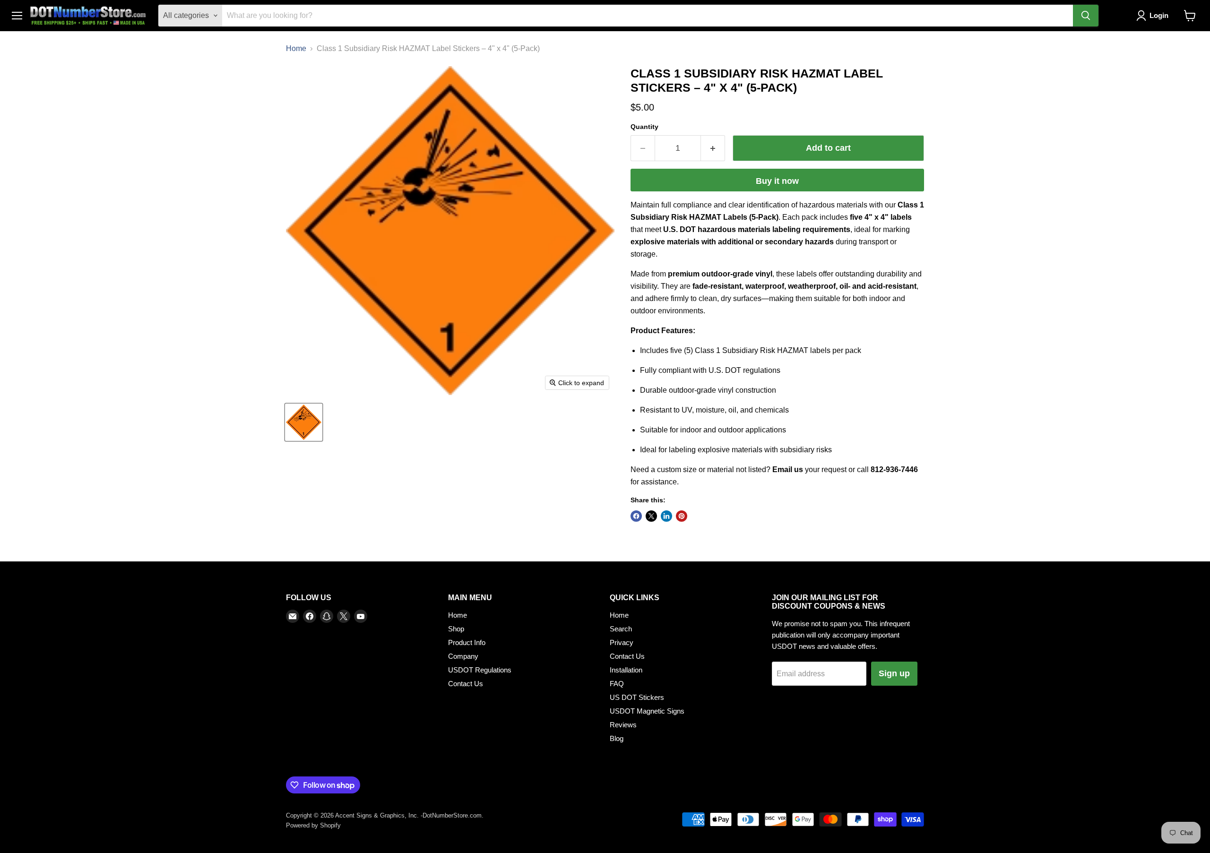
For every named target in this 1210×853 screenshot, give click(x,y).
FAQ (617, 684)
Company (463, 656)
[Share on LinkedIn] (666, 516)
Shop (456, 629)
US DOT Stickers (637, 697)
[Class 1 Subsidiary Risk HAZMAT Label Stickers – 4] (303, 422)
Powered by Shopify (313, 825)
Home (296, 48)
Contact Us (465, 684)
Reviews (623, 725)
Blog (616, 738)
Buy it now (777, 181)
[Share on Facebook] (636, 516)
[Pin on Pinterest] (681, 516)
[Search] (1085, 15)
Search (621, 629)
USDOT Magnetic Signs (647, 711)
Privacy (621, 642)
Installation (626, 670)
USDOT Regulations (479, 670)
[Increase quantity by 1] (713, 148)
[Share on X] (651, 516)
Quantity (644, 126)
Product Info (466, 642)
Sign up (894, 673)
